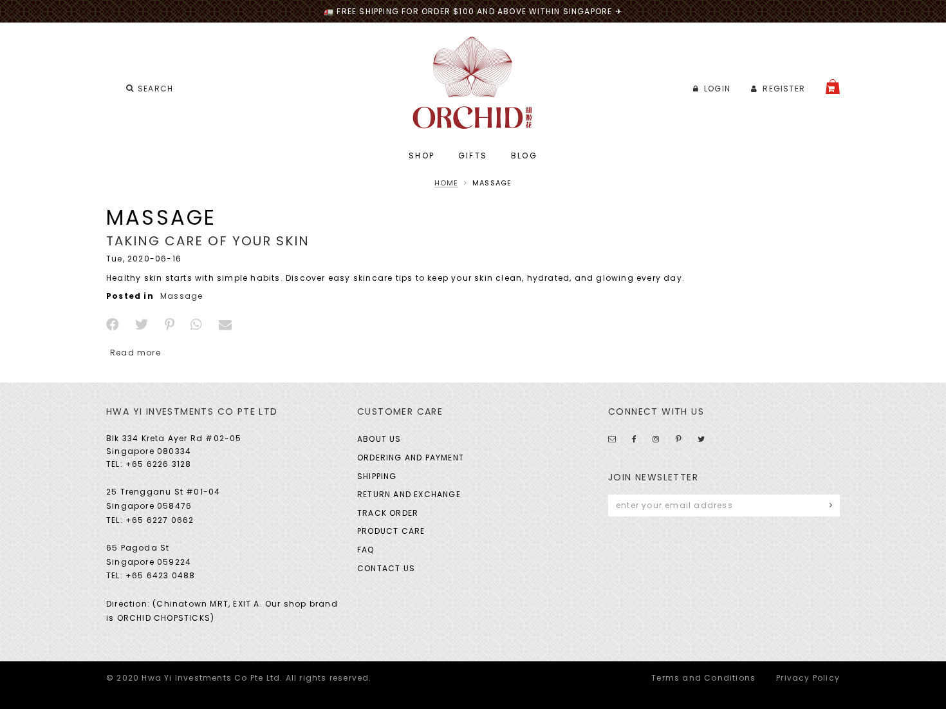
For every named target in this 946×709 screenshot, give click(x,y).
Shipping (377, 476)
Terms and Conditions (703, 677)
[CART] (833, 86)
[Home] (473, 82)
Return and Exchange (409, 494)
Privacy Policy (808, 677)
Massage (181, 295)
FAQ (366, 549)
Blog (524, 155)
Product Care (391, 530)
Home (446, 183)
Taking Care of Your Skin (208, 241)
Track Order (387, 512)
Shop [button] (422, 155)
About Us (379, 438)
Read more (135, 352)
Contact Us (386, 568)
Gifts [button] (473, 155)
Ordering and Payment (410, 457)
